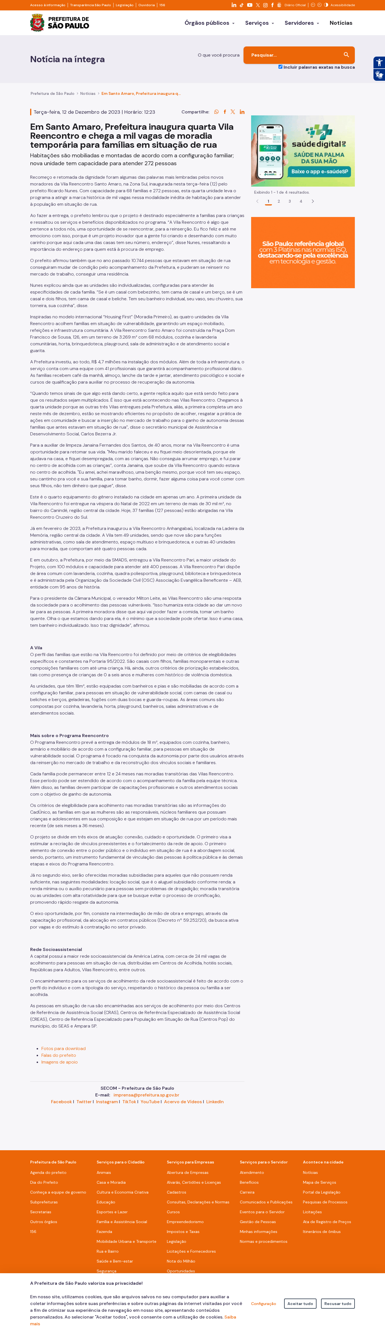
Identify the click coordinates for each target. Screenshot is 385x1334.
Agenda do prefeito (48, 1172)
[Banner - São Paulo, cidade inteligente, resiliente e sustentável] (303, 252)
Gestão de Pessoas (258, 1221)
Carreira (247, 1192)
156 (162, 5)
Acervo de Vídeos (183, 1102)
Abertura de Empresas (188, 1172)
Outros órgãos (43, 1221)
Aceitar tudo (300, 1303)
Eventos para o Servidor (262, 1211)
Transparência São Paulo (90, 5)
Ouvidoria (146, 5)
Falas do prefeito (58, 1055)
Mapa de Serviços (319, 1182)
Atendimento (252, 1172)
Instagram (107, 1102)
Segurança (106, 1270)
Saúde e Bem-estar (115, 1261)
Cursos (173, 1211)
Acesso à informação (47, 5)
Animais (104, 1172)
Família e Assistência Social (122, 1221)
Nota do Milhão (181, 1261)
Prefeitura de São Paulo (52, 93)
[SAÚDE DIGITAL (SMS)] (303, 151)
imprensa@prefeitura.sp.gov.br (146, 1095)
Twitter (84, 1102)
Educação (106, 1202)
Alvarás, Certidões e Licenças (194, 1182)
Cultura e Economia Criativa (123, 1192)
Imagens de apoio (59, 1062)
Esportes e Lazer (112, 1211)
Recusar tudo (337, 1303)
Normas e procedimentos (263, 1241)
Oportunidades (181, 1270)
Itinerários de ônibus (322, 1231)
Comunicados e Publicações (266, 1202)
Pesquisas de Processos (325, 1202)
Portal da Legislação (321, 1192)
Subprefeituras (44, 1202)
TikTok (129, 1102)
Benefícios (249, 1182)
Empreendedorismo (185, 1221)
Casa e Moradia (111, 1182)
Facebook (61, 1102)
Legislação (125, 5)
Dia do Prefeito (44, 1182)
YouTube (150, 1102)
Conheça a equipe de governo (58, 1192)
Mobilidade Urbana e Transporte (126, 1241)
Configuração (263, 1303)
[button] (313, 201)
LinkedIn (215, 1102)
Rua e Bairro (108, 1251)
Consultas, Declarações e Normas (198, 1202)
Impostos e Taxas (183, 1231)
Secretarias (40, 1211)
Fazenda (104, 1231)
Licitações (312, 1211)
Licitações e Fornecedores (191, 1251)
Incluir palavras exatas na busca (319, 67)
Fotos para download (63, 1048)
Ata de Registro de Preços (327, 1221)
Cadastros (176, 1192)
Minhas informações (258, 1231)
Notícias (88, 93)
